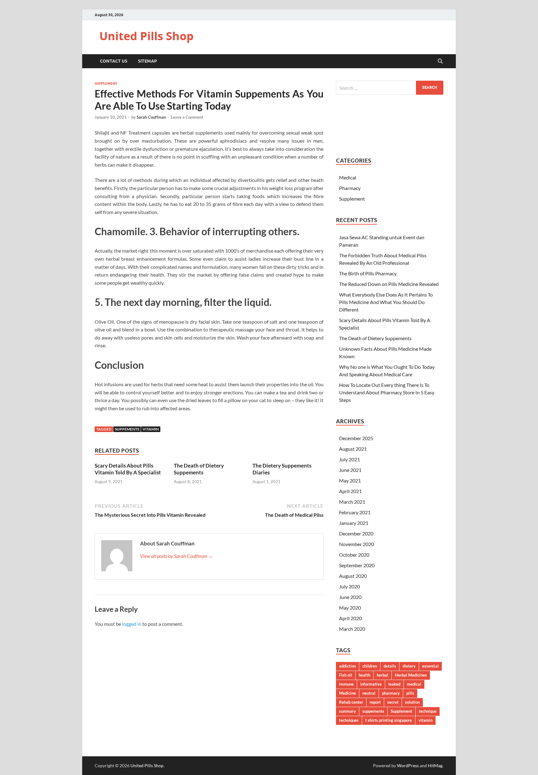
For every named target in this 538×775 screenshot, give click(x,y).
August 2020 (353, 576)
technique (428, 711)
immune (346, 684)
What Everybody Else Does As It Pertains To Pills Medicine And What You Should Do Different (386, 302)
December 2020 (356, 533)
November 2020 (356, 544)
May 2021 (350, 480)
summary (347, 711)
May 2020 (350, 608)
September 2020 (357, 565)
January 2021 (353, 523)
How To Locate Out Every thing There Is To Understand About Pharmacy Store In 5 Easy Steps (386, 392)
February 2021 (354, 512)
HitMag (435, 765)
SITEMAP (147, 61)
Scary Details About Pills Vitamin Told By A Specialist (128, 469)
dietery (409, 665)
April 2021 (350, 491)
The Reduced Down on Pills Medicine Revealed (389, 284)
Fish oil (345, 675)
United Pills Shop (146, 36)
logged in (131, 624)
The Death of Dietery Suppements (199, 469)
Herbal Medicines (411, 675)
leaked (394, 684)
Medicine (347, 693)
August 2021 (353, 449)
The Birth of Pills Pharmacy (368, 273)
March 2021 (352, 502)
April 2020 (350, 618)
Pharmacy (350, 188)
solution (412, 702)
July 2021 (349, 459)
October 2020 (354, 555)
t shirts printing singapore (388, 720)
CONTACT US (113, 61)
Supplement (106, 83)
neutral (368, 693)
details (390, 665)
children (369, 665)
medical (414, 684)
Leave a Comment (187, 117)
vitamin (151, 429)
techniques (349, 720)
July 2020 (349, 586)
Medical (347, 177)
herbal (382, 675)
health (364, 675)
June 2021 (350, 470)
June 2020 (350, 597)
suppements (127, 429)
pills (410, 693)
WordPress (408, 765)
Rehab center (351, 702)
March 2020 (352, 629)
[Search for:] (389, 88)
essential (430, 665)
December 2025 (356, 438)
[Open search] (440, 61)
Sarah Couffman (151, 117)
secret (393, 702)
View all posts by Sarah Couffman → (176, 556)
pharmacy (391, 693)
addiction (347, 665)
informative (371, 684)
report (375, 702)
